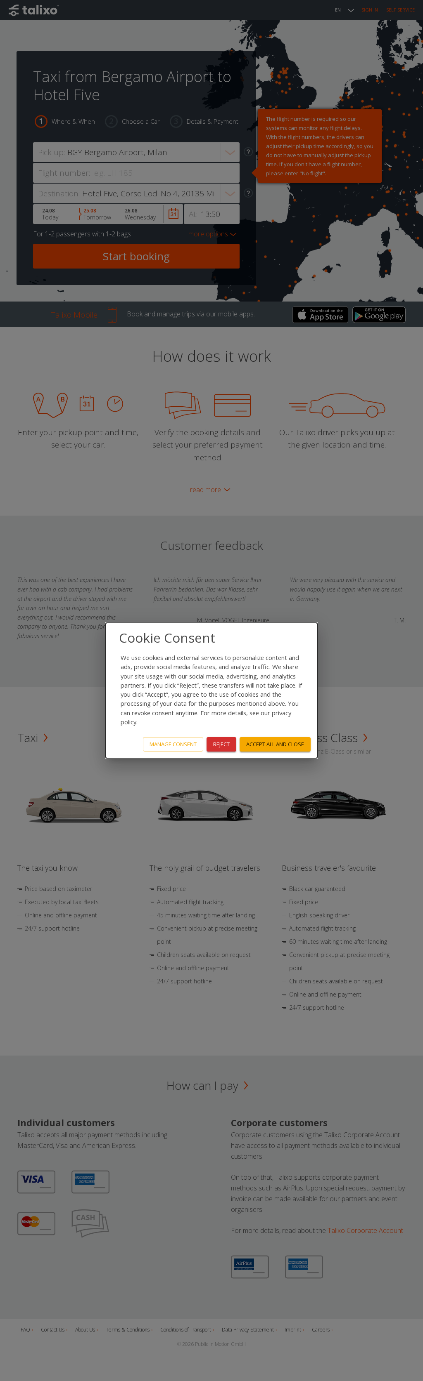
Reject (221, 744)
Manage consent (173, 744)
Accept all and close (275, 744)
